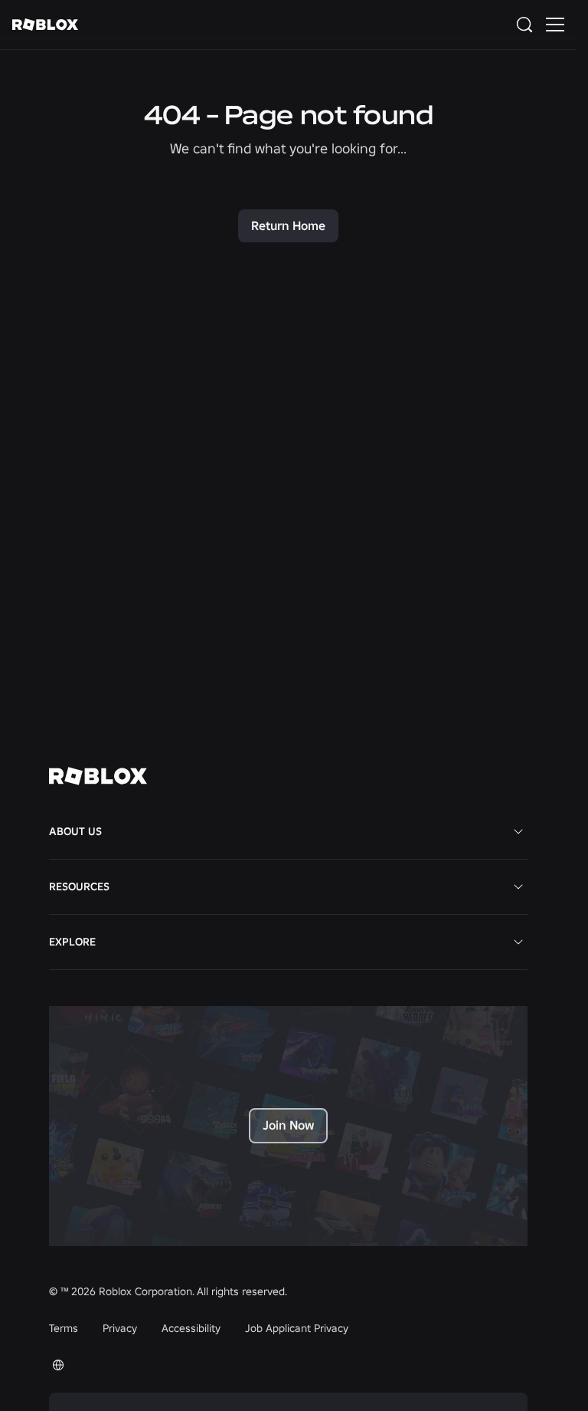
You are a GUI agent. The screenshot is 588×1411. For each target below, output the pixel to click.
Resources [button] (79, 886)
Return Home (288, 225)
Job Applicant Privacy (296, 1328)
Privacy (120, 1328)
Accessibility (191, 1328)
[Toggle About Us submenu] (518, 831)
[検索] (527, 24)
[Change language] (58, 1365)
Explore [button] (72, 942)
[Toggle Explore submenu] (518, 941)
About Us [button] (75, 831)
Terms (63, 1328)
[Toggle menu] (555, 24)
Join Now (288, 1125)
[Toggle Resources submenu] (518, 886)
